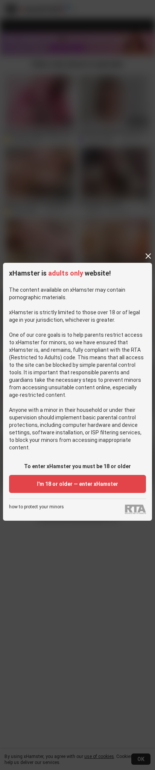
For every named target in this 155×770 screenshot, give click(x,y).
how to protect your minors (36, 507)
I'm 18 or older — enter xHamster (77, 484)
